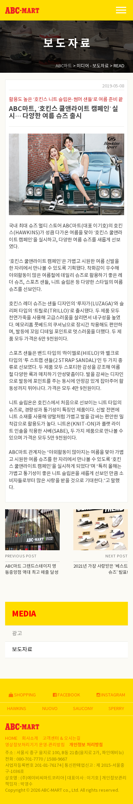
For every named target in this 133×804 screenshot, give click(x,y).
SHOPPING (24, 695)
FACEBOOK (68, 695)
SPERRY (116, 708)
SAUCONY (83, 708)
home (11, 738)
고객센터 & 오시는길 (61, 738)
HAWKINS (16, 708)
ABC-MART (22, 10)
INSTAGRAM (112, 695)
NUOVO (50, 708)
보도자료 (22, 650)
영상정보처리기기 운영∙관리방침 (35, 745)
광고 (17, 633)
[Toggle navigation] (121, 9)
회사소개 (30, 738)
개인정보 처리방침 (86, 745)
